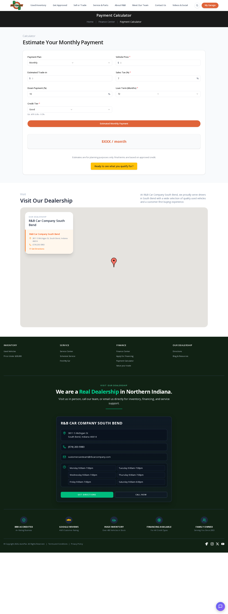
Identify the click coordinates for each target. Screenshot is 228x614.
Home (90, 21)
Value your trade (123, 365)
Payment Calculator (125, 361)
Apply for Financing (124, 356)
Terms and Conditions (57, 544)
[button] (114, 262)
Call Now (141, 494)
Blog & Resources (180, 356)
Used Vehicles (10, 351)
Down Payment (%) (37, 88)
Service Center (66, 351)
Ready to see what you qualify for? (114, 166)
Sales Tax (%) (123, 72)
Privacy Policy (77, 544)
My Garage (210, 5)
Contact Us (160, 5)
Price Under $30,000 (13, 356)
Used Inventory (38, 5)
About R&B (120, 5)
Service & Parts (100, 5)
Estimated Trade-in (37, 72)
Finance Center (106, 21)
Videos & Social (180, 5)
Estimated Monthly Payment (114, 123)
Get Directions (38, 249)
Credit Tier (34, 103)
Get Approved (60, 5)
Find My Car (65, 361)
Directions (177, 351)
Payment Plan (34, 57)
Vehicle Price (123, 57)
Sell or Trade (80, 5)
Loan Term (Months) (127, 88)
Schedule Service (67, 356)
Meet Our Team (140, 5)
